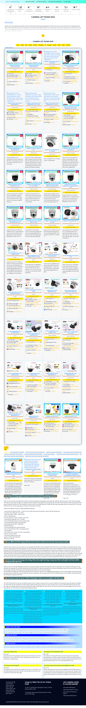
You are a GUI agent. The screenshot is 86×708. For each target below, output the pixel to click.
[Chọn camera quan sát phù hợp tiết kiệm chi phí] (79, 9)
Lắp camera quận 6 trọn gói (70, 689)
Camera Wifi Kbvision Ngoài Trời (34, 640)
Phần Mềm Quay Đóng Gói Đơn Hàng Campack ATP (13, 605)
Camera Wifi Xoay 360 (64, 638)
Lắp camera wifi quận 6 (69, 687)
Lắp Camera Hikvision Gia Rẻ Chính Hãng (33, 454)
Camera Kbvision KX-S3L (70, 416)
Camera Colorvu (9, 47)
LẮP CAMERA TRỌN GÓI (41, 1)
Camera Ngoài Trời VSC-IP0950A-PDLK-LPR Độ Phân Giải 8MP (70, 186)
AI (45, 45)
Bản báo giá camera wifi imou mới (45, 629)
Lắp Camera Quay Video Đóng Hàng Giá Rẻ (33, 608)
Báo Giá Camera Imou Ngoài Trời (61, 629)
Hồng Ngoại (41, 45)
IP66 (26, 45)
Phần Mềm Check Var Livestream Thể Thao (53, 605)
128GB (22, 45)
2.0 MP (59, 45)
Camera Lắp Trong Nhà (43, 17)
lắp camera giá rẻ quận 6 (70, 695)
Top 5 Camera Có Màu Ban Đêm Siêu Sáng (45, 632)
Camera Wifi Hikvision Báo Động (36, 638)
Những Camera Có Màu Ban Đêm (29, 629)
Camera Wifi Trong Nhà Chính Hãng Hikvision (51, 640)
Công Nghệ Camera (29, 1)
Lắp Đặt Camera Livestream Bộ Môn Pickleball (72, 604)
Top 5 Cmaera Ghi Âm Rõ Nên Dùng (13, 632)
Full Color (35, 45)
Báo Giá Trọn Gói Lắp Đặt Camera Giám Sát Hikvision (37, 456)
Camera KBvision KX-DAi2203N (17, 452)
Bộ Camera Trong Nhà (25, 646)
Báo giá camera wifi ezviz (61, 632)
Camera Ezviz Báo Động (68, 640)
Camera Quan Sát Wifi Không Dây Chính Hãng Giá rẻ (16, 638)
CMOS (63, 45)
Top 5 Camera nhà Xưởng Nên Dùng (13, 629)
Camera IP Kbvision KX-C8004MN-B (54, 452)
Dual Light (49, 45)
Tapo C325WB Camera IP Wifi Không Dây (72, 452)
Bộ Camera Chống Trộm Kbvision (12, 646)
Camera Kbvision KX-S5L (52, 416)
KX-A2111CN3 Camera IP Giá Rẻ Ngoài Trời (35, 452)
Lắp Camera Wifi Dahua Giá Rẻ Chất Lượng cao (15, 640)
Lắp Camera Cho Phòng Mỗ (11, 665)
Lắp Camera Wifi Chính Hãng (54, 1)
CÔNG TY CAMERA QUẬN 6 (12, 1)
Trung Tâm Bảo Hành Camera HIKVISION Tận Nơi (67, 454)
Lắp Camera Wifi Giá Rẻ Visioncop (51, 638)
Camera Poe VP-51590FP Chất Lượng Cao (13, 454)
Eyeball (54, 45)
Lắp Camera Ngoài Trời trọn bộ (38, 646)
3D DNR (30, 45)
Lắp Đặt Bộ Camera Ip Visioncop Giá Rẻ (66, 646)
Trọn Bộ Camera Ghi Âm (51, 646)
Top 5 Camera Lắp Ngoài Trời (28, 632)
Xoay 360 (68, 45)
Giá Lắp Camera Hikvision (49, 454)
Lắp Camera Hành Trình (10, 652)
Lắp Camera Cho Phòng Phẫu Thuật (53, 652)
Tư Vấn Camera (67, 1)
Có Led (18, 45)
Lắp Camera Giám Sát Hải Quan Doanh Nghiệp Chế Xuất (59, 665)
